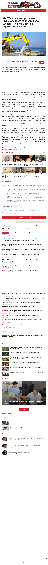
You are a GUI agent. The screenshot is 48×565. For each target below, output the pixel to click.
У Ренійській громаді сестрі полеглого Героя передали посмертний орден (22, 233)
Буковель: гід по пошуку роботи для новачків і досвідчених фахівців (26, 427)
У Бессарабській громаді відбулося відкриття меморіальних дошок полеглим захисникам (22, 336)
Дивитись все (23, 458)
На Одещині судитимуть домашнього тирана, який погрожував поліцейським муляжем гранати (22, 330)
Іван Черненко (12, 451)
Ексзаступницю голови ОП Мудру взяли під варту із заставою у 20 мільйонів (20, 315)
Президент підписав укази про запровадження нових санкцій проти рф (26, 362)
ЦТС (13, 92)
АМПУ (5, 210)
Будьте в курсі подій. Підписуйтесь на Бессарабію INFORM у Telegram (20, 238)
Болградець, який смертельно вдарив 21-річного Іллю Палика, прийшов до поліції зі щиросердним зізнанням (23, 325)
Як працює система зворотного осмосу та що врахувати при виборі (25, 417)
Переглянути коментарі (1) (24, 217)
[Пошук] (39, 11)
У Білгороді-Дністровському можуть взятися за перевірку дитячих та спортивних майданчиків (21, 265)
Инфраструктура (22, 210)
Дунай (10, 210)
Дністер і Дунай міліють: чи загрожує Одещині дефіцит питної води (24, 193)
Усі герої (24, 409)
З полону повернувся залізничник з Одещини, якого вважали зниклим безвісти (21, 302)
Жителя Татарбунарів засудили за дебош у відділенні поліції (19, 270)
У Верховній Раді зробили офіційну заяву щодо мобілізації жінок (17, 228)
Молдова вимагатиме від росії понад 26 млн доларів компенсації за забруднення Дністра (23, 225)
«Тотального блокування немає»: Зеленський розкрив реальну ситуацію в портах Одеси (23, 298)
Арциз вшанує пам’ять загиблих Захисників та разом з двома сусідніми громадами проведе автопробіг (21, 245)
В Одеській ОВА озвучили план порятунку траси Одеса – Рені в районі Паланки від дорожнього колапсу (22, 260)
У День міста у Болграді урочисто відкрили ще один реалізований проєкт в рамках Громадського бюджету (23, 250)
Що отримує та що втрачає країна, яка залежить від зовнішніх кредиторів (25, 447)
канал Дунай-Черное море (34, 210)
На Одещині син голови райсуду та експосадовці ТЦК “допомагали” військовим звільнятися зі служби (25, 368)
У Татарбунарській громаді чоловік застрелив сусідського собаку (18, 240)
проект (4, 212)
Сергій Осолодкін (13, 437)
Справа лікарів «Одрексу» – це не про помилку (19, 453)
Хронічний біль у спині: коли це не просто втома (21, 422)
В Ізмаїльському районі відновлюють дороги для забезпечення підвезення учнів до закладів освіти (22, 320)
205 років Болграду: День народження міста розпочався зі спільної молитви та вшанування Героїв (22, 311)
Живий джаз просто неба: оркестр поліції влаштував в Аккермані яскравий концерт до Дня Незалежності (23, 294)
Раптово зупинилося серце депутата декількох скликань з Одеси (18, 306)
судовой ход (11, 212)
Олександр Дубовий (13, 444)
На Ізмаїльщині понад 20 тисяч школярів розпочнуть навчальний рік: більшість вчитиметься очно (20, 255)
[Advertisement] (24, 82)
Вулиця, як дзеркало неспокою (16, 441)
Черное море (19, 212)
